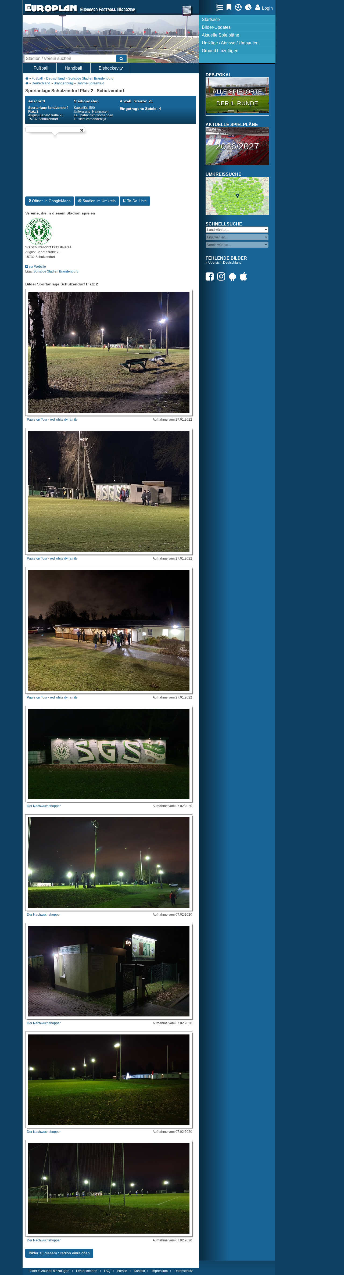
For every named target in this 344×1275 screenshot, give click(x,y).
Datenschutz (183, 1271)
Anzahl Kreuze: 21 (136, 101)
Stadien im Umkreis (98, 201)
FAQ (107, 1271)
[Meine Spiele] (239, 7)
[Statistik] (250, 7)
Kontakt (139, 1271)
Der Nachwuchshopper (44, 806)
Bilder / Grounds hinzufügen (48, 1271)
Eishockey (109, 68)
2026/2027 (237, 146)
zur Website (37, 266)
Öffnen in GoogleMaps (50, 201)
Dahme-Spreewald (90, 83)
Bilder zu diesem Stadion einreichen (59, 1253)
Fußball (41, 68)
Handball (73, 68)
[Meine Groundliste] (221, 7)
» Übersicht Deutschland (224, 262)
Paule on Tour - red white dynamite (52, 419)
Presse (122, 1271)
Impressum (160, 1271)
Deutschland (55, 78)
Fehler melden (86, 1271)
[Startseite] (51, 12)
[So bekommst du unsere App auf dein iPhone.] (245, 276)
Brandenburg (63, 83)
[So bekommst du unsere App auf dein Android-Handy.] (234, 276)
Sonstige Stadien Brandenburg (90, 78)
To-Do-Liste (136, 201)
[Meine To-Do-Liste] (230, 7)
